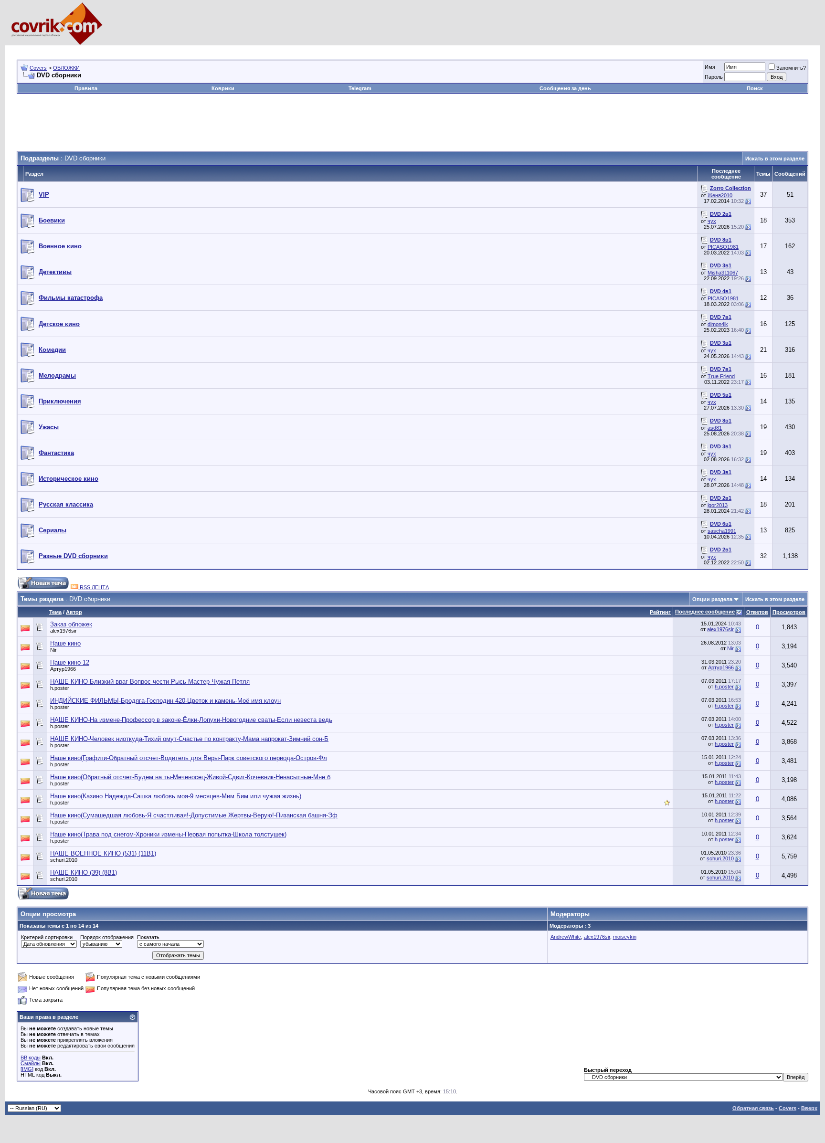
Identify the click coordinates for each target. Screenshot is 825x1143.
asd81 (715, 428)
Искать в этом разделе (774, 158)
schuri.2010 (63, 860)
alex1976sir (63, 631)
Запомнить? (791, 68)
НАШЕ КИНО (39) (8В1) (83, 872)
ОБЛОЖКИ (66, 68)
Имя (710, 67)
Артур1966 (63, 669)
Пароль (714, 77)
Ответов (757, 612)
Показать (148, 937)
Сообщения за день (565, 88)
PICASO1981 (723, 247)
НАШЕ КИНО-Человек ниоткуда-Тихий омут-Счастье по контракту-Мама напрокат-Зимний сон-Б (189, 738)
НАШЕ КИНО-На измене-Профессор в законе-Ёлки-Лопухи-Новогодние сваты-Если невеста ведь (191, 719)
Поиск (755, 88)
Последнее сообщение (705, 611)
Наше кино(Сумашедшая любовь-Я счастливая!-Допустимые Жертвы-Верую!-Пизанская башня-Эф (194, 815)
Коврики (223, 88)
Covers (38, 68)
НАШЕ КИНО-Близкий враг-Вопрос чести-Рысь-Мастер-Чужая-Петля (150, 681)
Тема (55, 612)
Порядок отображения (107, 937)
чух (712, 221)
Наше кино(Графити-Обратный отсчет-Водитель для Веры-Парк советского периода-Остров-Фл (188, 758)
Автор (74, 612)
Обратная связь (753, 1108)
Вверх (809, 1108)
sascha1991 (722, 531)
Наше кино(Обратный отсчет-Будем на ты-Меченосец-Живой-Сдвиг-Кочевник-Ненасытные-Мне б (190, 777)
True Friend (721, 376)
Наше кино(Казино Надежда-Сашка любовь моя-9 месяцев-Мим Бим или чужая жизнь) (175, 796)
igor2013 (718, 505)
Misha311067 (723, 272)
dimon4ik (718, 324)
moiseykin (624, 937)
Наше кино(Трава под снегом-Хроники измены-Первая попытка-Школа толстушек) (168, 834)
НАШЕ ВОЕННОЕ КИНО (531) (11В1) (103, 853)
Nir (53, 650)
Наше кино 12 (69, 662)
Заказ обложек (71, 624)
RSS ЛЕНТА (93, 587)
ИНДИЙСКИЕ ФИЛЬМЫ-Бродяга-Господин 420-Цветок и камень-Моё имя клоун (165, 700)
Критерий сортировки (47, 937)
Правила (85, 88)
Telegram (360, 88)
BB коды (31, 1057)
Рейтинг (660, 612)
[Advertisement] (190, 49)
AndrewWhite (565, 937)
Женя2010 (720, 195)
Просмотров (788, 612)
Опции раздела (712, 599)
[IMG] (27, 1069)
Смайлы (31, 1063)
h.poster (59, 688)
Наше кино (65, 643)
